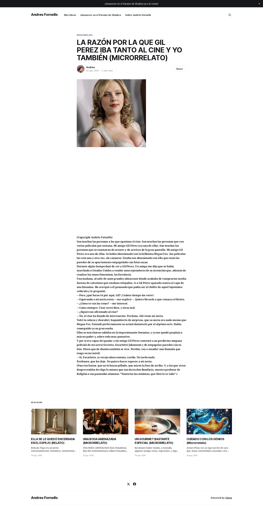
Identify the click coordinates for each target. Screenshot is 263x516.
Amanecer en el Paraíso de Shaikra (100, 14)
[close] (259, 3)
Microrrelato (85, 35)
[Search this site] (229, 14)
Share (179, 68)
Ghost (228, 497)
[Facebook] (134, 484)
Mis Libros (70, 14)
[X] (128, 484)
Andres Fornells (44, 14)
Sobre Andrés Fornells (138, 14)
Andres (90, 67)
